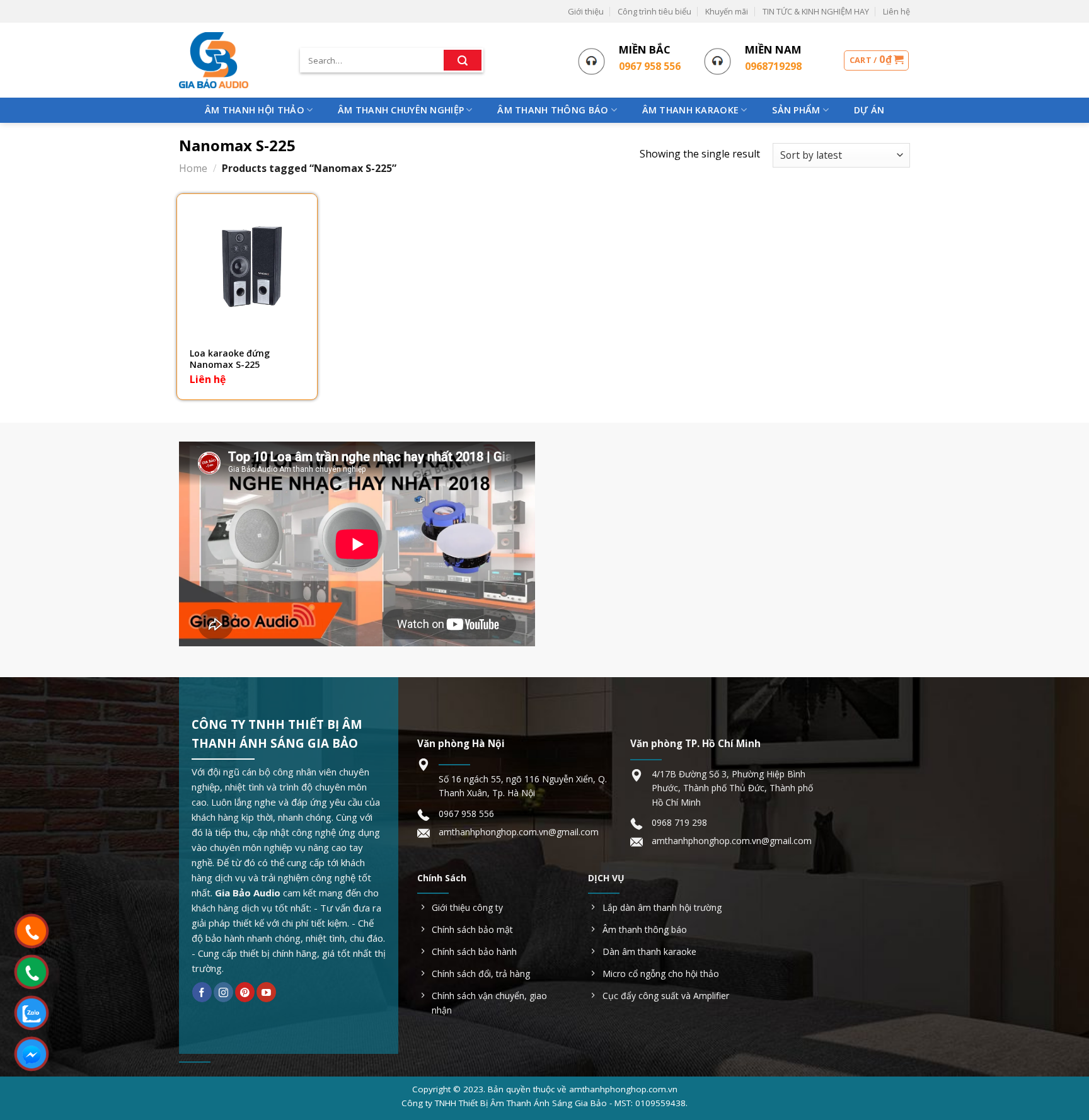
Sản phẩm (796, 110)
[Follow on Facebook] (202, 992)
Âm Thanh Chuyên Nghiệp (401, 110)
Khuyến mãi (726, 11)
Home (193, 168)
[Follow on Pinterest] (245, 992)
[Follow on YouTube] (266, 992)
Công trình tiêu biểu (654, 11)
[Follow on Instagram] (223, 992)
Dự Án (869, 110)
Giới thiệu (586, 11)
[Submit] (462, 60)
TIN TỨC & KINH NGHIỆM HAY (816, 11)
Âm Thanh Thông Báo (552, 110)
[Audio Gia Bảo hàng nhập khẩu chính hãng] (230, 60)
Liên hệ (896, 11)
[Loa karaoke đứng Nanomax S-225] (247, 264)
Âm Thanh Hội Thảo (254, 110)
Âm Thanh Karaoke (690, 110)
